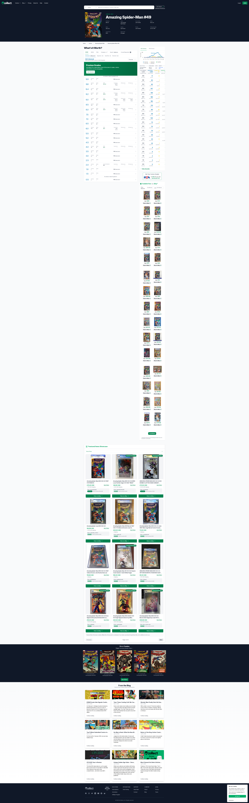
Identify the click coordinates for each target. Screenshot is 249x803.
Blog (145, 792)
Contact (46, 3)
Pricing (29, 3)
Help (41, 3)
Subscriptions (115, 789)
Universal (90, 55)
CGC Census (143, 48)
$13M (88, 707)
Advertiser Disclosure (160, 8)
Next (161, 639)
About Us (35, 3)
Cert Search (159, 6)
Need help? (136, 789)
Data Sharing (126, 789)
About (145, 789)
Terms (156, 792)
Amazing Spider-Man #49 (113, 43)
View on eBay (97, 496)
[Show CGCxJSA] (145, 63)
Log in (239, 3)
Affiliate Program (116, 794)
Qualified (108, 55)
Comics (90, 43)
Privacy (157, 789)
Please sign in (117, 79)
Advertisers (114, 792)
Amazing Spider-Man (100, 43)
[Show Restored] (152, 63)
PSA (97, 52)
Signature (100, 55)
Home (84, 43)
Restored (115, 55)
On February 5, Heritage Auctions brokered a (97, 706)
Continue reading (90, 715)
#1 (89, 709)
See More (124, 679)
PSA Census (151, 48)
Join (244, 3)
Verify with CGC (161, 68)
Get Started (90, 72)
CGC (86, 52)
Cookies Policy (240, 792)
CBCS (92, 52)
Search (114, 52)
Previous (89, 639)
